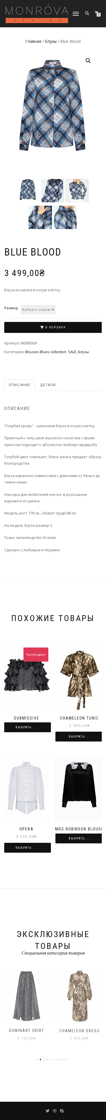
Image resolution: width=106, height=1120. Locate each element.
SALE (72, 351)
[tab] (20, 385)
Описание (20, 385)
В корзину (56, 327)
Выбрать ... (26, 727)
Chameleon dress (79, 1031)
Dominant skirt (26, 1030)
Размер (11, 308)
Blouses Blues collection (45, 351)
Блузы (51, 41)
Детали (48, 385)
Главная (33, 41)
